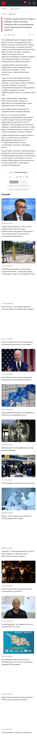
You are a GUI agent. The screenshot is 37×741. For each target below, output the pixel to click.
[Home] (3, 3)
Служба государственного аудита (18, 189)
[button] (5, 8)
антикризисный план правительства (18, 185)
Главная (4, 14)
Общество (14, 182)
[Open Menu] (33, 3)
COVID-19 (23, 182)
